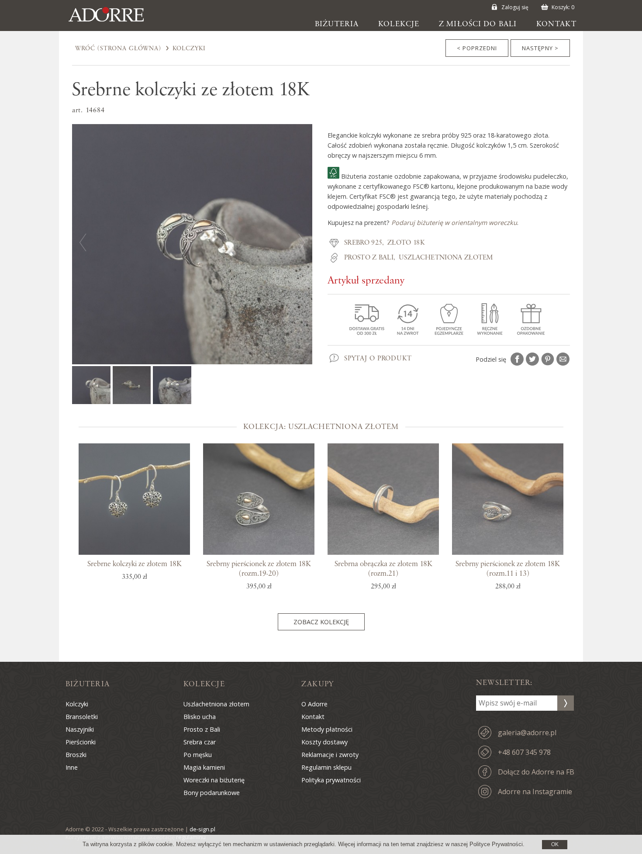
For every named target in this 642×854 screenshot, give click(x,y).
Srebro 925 (363, 242)
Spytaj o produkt (378, 358)
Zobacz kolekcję (321, 622)
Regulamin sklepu (326, 767)
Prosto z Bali (368, 257)
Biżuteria (337, 24)
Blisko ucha (199, 716)
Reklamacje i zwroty (330, 754)
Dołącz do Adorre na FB (536, 772)
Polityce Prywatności (496, 844)
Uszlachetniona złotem (446, 257)
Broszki (76, 754)
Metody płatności (326, 729)
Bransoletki (82, 716)
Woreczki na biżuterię (214, 780)
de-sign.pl (202, 829)
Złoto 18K (406, 242)
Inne (72, 767)
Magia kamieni (204, 767)
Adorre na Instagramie (535, 791)
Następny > (540, 48)
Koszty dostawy (324, 742)
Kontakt (556, 24)
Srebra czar (199, 742)
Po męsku (197, 754)
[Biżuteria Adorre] (113, 21)
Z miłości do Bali (478, 24)
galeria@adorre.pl (527, 732)
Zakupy (317, 684)
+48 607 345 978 (524, 752)
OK (555, 844)
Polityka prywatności (331, 780)
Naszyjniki (80, 729)
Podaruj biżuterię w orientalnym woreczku (454, 222)
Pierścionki (81, 742)
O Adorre (314, 704)
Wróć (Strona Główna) (118, 48)
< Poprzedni (477, 48)
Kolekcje (398, 24)
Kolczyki (189, 48)
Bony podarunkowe (211, 792)
